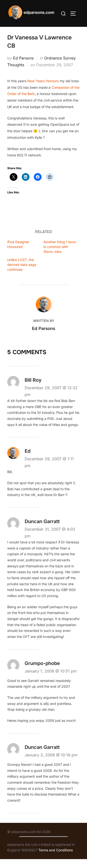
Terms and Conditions (55, 850)
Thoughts (15, 64)
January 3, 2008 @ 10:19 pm (51, 754)
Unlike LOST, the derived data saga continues (21, 264)
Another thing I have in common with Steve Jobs (60, 247)
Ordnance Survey (59, 58)
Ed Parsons (23, 58)
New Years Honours (43, 81)
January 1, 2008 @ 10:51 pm (51, 671)
